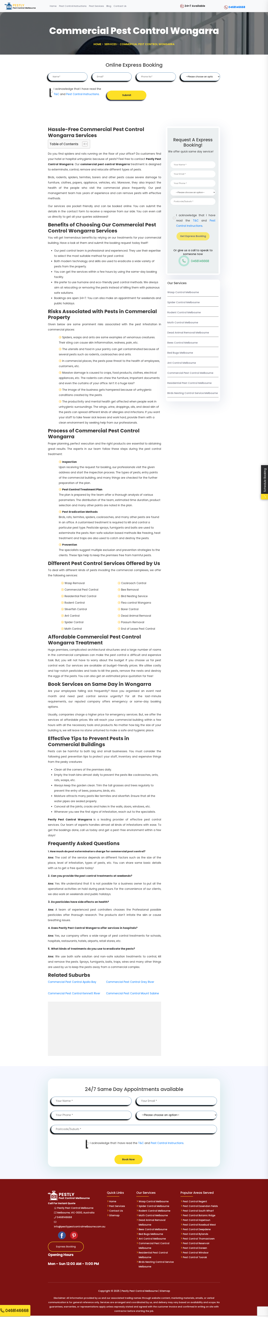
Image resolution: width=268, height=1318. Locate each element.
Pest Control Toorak (195, 1257)
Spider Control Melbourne (183, 302)
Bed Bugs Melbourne (180, 353)
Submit (126, 95)
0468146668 (236, 7)
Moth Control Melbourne (182, 322)
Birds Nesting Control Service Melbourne (192, 393)
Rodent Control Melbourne (184, 312)
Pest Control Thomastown (199, 1238)
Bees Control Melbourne (182, 342)
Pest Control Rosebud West (199, 1224)
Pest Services (117, 1206)
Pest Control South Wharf (198, 1210)
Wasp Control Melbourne (183, 292)
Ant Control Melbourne (181, 363)
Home (112, 1201)
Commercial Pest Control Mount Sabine (132, 993)
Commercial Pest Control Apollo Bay (72, 982)
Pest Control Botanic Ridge (199, 1215)
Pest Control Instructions (82, 94)
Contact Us (116, 1210)
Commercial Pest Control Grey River (130, 982)
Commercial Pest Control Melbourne (190, 373)
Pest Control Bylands (195, 1234)
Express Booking (66, 1246)
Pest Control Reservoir (196, 1243)
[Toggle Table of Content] (83, 144)
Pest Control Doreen (195, 1248)
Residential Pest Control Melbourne (189, 383)
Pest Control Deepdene (197, 1229)
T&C (56, 94)
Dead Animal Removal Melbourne (188, 332)
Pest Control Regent (195, 1201)
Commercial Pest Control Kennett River (74, 993)
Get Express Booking (193, 236)
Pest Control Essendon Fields (200, 1206)
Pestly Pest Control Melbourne (75, 1208)
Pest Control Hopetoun (196, 1220)
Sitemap (114, 1215)
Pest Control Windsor (196, 1252)
